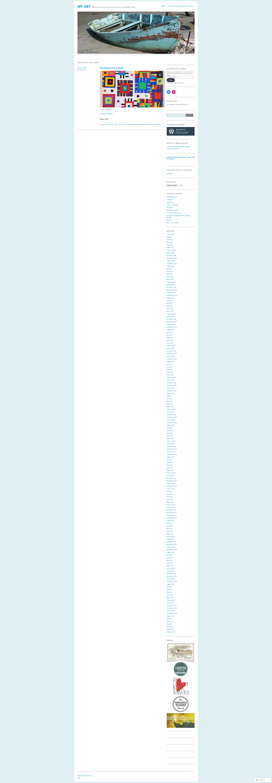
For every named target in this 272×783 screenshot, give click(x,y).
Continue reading (107, 114)
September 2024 (172, 295)
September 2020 (172, 422)
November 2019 (171, 449)
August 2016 (170, 552)
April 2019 (170, 467)
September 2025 (172, 263)
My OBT (84, 6)
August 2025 (170, 266)
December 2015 (171, 573)
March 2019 (170, 470)
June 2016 (170, 558)
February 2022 (171, 377)
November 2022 (171, 353)
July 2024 (169, 300)
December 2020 (171, 414)
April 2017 (170, 531)
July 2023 (169, 332)
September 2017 (172, 518)
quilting (147, 124)
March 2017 (170, 534)
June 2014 (170, 621)
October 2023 (171, 324)
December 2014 (171, 605)
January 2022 (171, 380)
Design (111, 124)
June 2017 (170, 526)
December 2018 (171, 478)
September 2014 (172, 613)
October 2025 (171, 261)
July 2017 (169, 523)
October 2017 (171, 515)
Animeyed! (170, 199)
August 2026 (170, 234)
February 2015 (171, 600)
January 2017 (171, 539)
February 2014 (171, 632)
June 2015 (170, 589)
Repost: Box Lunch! (172, 210)
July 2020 (169, 428)
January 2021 (171, 412)
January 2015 (171, 603)
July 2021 (169, 396)
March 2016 (170, 566)
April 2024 (170, 308)
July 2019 (169, 459)
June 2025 (170, 271)
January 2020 (171, 444)
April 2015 (170, 595)
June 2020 (170, 430)
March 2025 (170, 279)
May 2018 (170, 497)
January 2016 (171, 571)
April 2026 (170, 245)
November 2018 (171, 481)
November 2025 (171, 258)
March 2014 (170, 629)
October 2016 (171, 547)
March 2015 (170, 597)
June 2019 (170, 462)
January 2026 (171, 253)
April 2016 (170, 563)
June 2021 (170, 399)
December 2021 (171, 383)
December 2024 (171, 287)
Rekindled (170, 207)
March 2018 (170, 502)
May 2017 (170, 528)
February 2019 (171, 473)
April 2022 (170, 372)
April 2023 (170, 340)
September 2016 (172, 550)
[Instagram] (174, 92)
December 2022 (171, 351)
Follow (171, 80)
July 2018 (169, 491)
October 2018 (171, 483)
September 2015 (172, 581)
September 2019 (172, 454)
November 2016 (171, 544)
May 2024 (170, 306)
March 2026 (170, 247)
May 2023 (170, 337)
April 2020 (170, 436)
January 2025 (171, 285)
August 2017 (170, 520)
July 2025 (169, 269)
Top (78, 778)
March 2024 (170, 311)
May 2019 (170, 465)
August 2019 (170, 457)
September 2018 (172, 486)
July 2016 (169, 555)
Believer (169, 220)
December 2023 (171, 319)
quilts (151, 124)
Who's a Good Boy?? (173, 222)
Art (108, 124)
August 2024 (170, 298)
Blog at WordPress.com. (84, 775)
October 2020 (171, 420)
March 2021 (170, 406)
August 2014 (170, 616)
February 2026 (171, 250)
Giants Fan (170, 202)
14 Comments (81, 70)
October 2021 (171, 388)
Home (163, 6)
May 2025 (170, 274)
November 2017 (171, 512)
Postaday (141, 124)
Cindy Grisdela (128, 124)
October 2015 (171, 579)
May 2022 (170, 369)
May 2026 (170, 242)
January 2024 (171, 316)
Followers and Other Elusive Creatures (178, 146)
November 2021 (171, 385)
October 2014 (171, 611)
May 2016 (170, 560)
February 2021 (171, 409)
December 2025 (171, 255)
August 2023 (170, 330)
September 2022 (172, 359)
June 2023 (170, 335)
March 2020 (170, 438)
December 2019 (171, 446)
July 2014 (169, 619)
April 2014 (170, 626)
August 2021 (170, 393)
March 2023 (170, 343)
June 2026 (170, 239)
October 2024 (171, 292)
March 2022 (170, 375)
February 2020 (171, 441)
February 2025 (171, 282)
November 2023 (171, 322)
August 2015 (170, 584)
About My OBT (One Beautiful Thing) (180, 6)
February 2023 (171, 345)
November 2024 (171, 290)
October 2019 (171, 452)
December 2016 (171, 542)
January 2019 (171, 475)
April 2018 (170, 499)
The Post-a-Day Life (173, 149)
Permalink (158, 124)
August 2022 (170, 361)
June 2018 (170, 494)
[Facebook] (169, 92)
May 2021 (170, 401)
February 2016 (171, 568)
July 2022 (169, 364)
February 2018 (171, 504)
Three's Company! (172, 205)
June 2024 (170, 303)
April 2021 (170, 404)
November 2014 (171, 608)
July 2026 (169, 237)
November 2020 (171, 417)
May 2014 (170, 624)
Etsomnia (169, 173)
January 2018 (171, 507)
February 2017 (171, 536)
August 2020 (170, 425)
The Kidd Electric (172, 197)
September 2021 (172, 391)
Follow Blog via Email (176, 69)
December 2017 (171, 510)
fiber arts (135, 124)
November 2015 (171, 576)
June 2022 (170, 367)
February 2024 (171, 314)
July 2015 (169, 587)
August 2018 (170, 489)
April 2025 (170, 277)
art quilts (120, 124)
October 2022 (171, 356)
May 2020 (170, 433)
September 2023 (172, 327)
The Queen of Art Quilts (112, 68)
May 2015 (170, 592)
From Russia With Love (173, 213)
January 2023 (171, 348)
